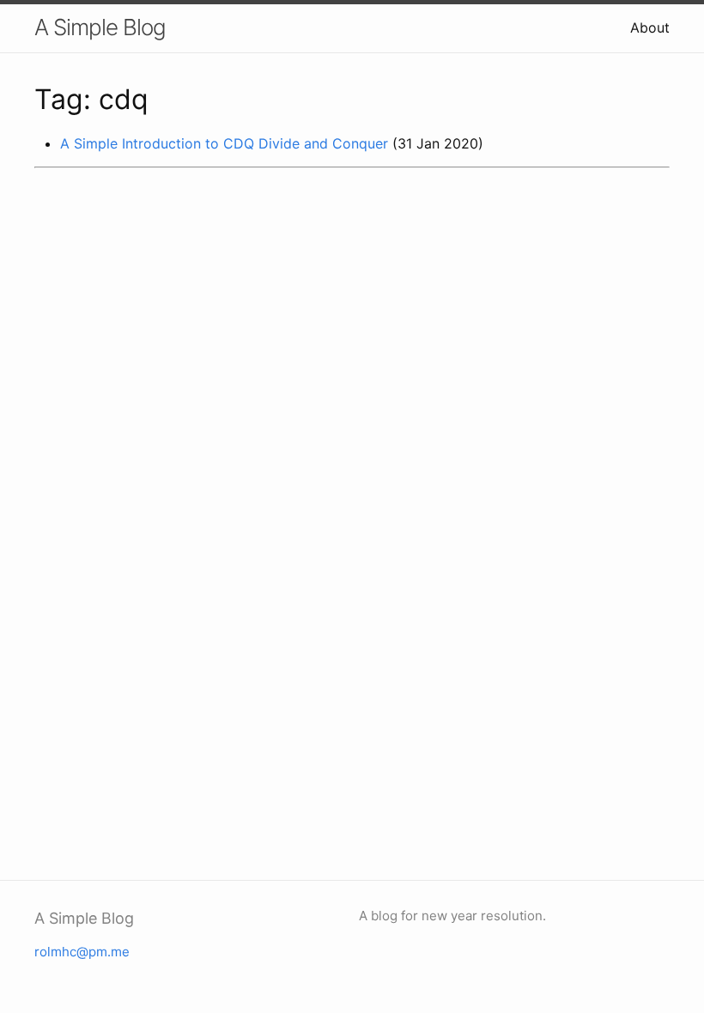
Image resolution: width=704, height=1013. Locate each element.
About (650, 27)
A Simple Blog (100, 27)
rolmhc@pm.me (82, 951)
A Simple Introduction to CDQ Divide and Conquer (224, 143)
